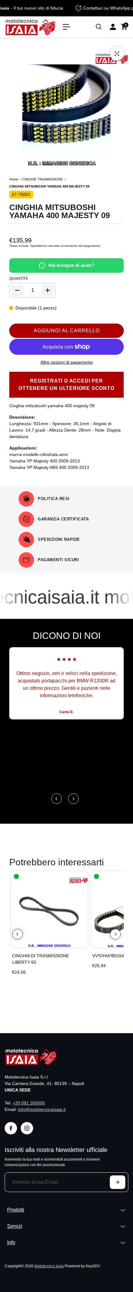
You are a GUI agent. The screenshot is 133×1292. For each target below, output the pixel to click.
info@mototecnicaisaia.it (42, 1109)
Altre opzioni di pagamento (67, 362)
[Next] (73, 798)
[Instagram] (27, 1128)
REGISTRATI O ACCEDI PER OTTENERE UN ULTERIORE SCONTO (66, 384)
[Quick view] (82, 877)
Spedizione (38, 245)
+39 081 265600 (29, 1102)
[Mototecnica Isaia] (31, 27)
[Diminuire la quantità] (17, 290)
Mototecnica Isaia (49, 1266)
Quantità (18, 278)
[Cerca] (98, 27)
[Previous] (56, 798)
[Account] (113, 27)
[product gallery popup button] (117, 53)
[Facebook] (11, 1128)
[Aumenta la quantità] (47, 290)
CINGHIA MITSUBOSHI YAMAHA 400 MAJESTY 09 (59, 211)
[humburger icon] (66, 27)
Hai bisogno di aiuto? (71, 265)
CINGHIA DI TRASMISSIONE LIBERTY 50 (40, 959)
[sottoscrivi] (117, 1182)
